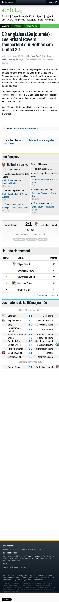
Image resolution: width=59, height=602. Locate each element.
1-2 (30, 341)
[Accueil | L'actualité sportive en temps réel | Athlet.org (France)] (12, 10)
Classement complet (46, 295)
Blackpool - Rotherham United (15, 207)
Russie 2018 (48, 556)
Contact (23, 567)
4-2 (30, 337)
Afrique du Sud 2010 (24, 558)
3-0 (30, 320)
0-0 (30, 357)
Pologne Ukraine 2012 (12, 560)
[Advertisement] (29, 403)
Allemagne (50, 19)
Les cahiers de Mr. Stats (31, 549)
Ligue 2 (49, 16)
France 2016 (46, 558)
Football (5, 16)
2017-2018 (31, 239)
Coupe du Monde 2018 (22, 16)
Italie (40, 19)
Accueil (5, 26)
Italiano (5, 59)
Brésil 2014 (8, 558)
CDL (10, 19)
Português (13, 59)
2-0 (30, 348)
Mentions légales (10, 567)
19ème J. (42, 239)
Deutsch (47, 56)
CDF (4, 19)
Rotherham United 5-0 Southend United (11, 182)
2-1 (30, 329)
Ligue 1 (39, 16)
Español (39, 56)
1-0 (30, 324)
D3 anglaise (31, 26)
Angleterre (20, 19)
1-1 (30, 315)
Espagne (31, 19)
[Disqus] (30, 481)
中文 (21, 59)
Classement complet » (26, 128)
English (31, 56)
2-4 (30, 344)
